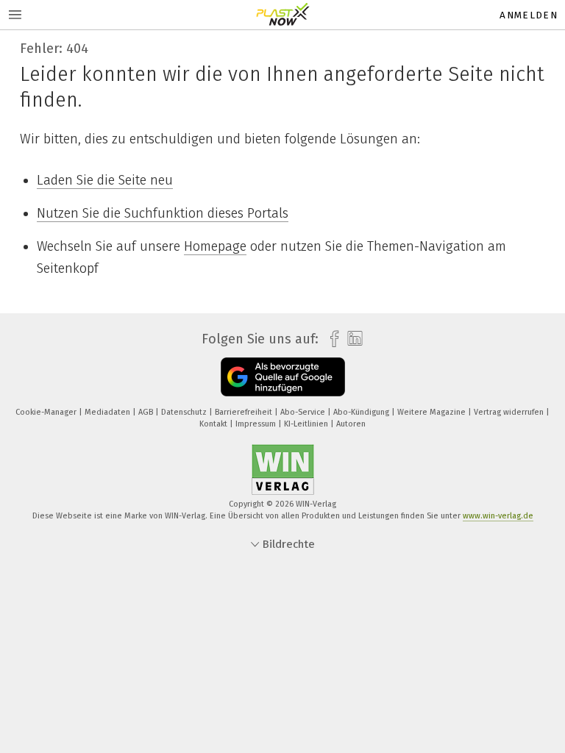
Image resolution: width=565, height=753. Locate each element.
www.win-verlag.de (498, 516)
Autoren (351, 424)
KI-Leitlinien (307, 424)
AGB (146, 412)
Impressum (256, 424)
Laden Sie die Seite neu (105, 180)
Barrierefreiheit (244, 412)
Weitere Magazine (432, 412)
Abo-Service (303, 412)
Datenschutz (185, 412)
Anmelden (529, 15)
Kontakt (214, 424)
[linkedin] (351, 339)
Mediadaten (108, 412)
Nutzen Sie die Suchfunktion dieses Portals (162, 213)
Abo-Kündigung (362, 412)
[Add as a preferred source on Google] (283, 376)
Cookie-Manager (47, 412)
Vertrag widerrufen (510, 412)
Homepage (215, 246)
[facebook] (330, 339)
